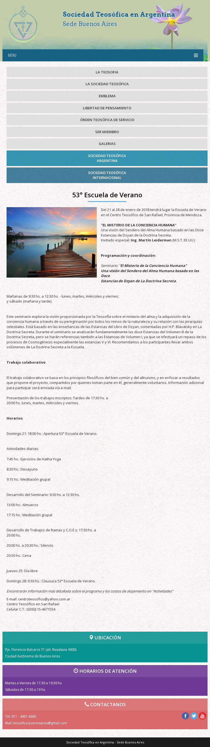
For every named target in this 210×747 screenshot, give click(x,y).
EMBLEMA (107, 95)
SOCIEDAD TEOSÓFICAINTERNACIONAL (107, 175)
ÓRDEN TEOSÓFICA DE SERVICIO (107, 119)
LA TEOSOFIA (107, 72)
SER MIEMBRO (107, 131)
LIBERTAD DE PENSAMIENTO (107, 108)
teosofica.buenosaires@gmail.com (40, 723)
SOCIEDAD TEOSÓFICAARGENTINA (107, 158)
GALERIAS (107, 143)
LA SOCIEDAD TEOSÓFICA (107, 83)
